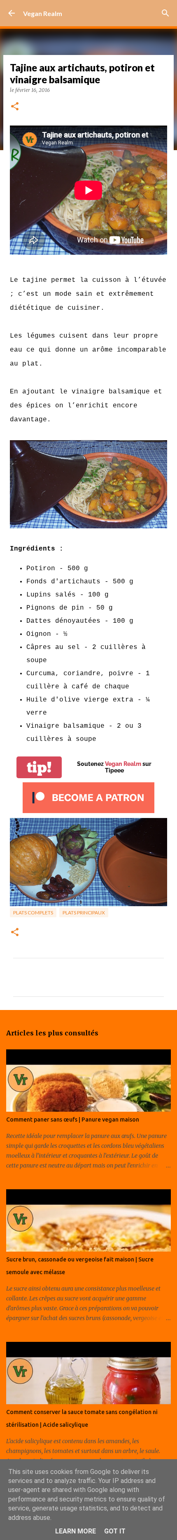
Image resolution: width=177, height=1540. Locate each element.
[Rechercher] (165, 13)
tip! (39, 767)
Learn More (75, 1531)
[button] (15, 106)
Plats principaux (84, 912)
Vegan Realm (42, 13)
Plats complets (33, 912)
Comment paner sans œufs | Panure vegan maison (72, 1119)
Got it (115, 1531)
